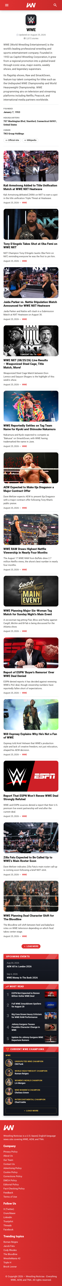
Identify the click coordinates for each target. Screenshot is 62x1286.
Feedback (8, 1192)
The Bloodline (10, 1254)
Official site (13, 140)
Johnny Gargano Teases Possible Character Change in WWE (26, 1027)
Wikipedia (31, 140)
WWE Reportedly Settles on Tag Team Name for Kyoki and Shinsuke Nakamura (29, 427)
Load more (32, 946)
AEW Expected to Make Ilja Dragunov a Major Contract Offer (28, 489)
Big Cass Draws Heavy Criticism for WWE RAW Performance (27, 1015)
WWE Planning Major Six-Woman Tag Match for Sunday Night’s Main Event (27, 612)
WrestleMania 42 (11, 1258)
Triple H (7, 1262)
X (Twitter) (8, 1209)
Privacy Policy (10, 1151)
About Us (8, 1155)
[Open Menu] (6, 5)
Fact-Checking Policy (14, 1188)
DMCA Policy (10, 1180)
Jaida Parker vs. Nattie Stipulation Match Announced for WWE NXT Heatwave (30, 303)
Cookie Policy (10, 1172)
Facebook (8, 1229)
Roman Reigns (10, 1242)
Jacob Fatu (9, 1246)
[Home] (8, 1128)
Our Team (8, 1160)
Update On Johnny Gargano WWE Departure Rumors (27, 1038)
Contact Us (9, 1164)
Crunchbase (9, 1213)
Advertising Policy (12, 1168)
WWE (24, 202)
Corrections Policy (12, 1176)
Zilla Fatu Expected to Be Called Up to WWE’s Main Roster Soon (27, 859)
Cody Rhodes (10, 1250)
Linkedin (7, 1217)
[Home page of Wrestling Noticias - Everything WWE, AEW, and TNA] (31, 5)
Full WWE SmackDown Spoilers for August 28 (26, 1005)
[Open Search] (55, 5)
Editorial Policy (11, 1184)
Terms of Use (10, 1196)
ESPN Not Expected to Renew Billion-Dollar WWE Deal (26, 994)
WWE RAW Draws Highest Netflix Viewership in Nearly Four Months (25, 550)
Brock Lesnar (10, 1266)
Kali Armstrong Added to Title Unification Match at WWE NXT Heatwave (30, 187)
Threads (7, 1225)
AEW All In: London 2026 (19, 966)
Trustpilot (8, 1221)
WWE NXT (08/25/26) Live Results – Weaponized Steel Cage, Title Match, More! (25, 364)
